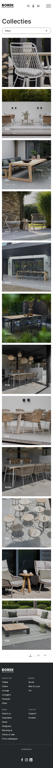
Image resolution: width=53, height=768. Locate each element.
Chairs (5, 686)
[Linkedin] (30, 760)
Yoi (29, 690)
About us (6, 713)
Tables (5, 682)
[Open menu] (48, 6)
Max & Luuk (34, 686)
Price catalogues (10, 738)
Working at (7, 730)
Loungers (6, 694)
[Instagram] (26, 760)
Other (4, 703)
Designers (6, 726)
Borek (31, 682)
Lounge (5, 690)
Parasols (6, 699)
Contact (32, 717)
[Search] (28, 5)
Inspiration (7, 717)
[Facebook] (22, 760)
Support (32, 713)
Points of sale (8, 734)
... (34, 655)
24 (38, 655)
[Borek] (8, 670)
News (4, 722)
